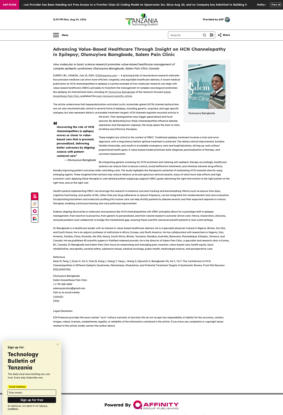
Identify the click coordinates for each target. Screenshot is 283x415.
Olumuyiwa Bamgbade (121, 91)
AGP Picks (9, 4)
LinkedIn (58, 296)
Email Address (17, 386)
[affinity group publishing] (34, 211)
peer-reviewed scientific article (114, 96)
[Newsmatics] (34, 218)
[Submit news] (34, 196)
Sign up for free (31, 400)
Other (56, 300)
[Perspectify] (34, 204)
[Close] (57, 344)
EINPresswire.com (106, 75)
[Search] (204, 35)
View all (275, 4)
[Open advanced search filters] (211, 35)
